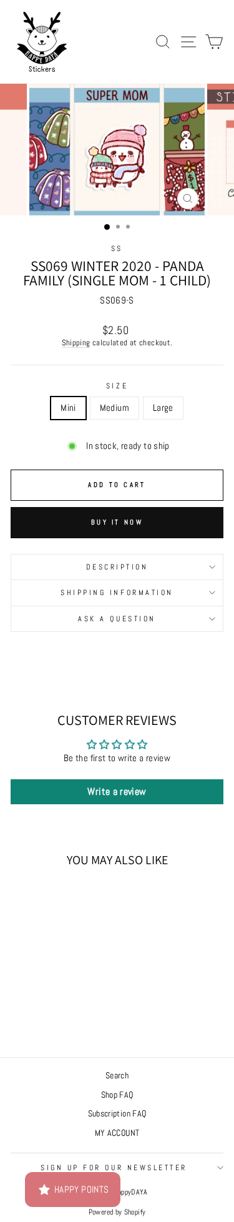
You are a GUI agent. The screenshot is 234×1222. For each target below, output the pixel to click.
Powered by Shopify (117, 1212)
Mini (68, 407)
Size (117, 385)
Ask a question (116, 618)
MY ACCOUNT (117, 1133)
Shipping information (117, 592)
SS (117, 248)
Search (117, 1075)
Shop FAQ (117, 1095)
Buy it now (117, 522)
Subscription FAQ (117, 1113)
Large (163, 407)
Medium (114, 407)
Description (117, 566)
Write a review (116, 791)
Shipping (76, 343)
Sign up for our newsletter (114, 1167)
